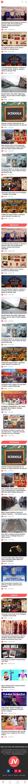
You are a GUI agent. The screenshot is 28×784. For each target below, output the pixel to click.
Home (3, 782)
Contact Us (10, 775)
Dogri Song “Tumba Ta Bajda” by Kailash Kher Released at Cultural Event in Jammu (12, 709)
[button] (22, 2)
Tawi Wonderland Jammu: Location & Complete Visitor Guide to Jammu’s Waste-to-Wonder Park (13, 69)
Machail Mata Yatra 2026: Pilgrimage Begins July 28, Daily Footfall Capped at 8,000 (13, 95)
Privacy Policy (22, 775)
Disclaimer (16, 775)
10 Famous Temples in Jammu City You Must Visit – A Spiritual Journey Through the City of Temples (13, 431)
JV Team (5, 29)
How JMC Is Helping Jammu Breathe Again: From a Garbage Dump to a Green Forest (13, 535)
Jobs (25, 782)
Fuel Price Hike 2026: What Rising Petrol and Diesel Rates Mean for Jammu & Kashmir (12, 559)
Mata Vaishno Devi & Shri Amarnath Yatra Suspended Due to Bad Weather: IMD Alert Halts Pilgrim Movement (13, 147)
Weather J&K (18, 782)
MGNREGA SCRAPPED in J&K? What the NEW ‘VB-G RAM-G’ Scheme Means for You (13, 408)
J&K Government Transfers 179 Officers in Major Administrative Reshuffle (11, 584)
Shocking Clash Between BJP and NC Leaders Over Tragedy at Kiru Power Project (13, 733)
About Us (5, 775)
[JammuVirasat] (2, 2)
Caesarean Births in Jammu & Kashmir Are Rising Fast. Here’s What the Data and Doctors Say (14, 170)
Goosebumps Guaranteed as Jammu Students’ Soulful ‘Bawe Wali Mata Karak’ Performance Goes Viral (13, 637)
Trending (9, 782)
